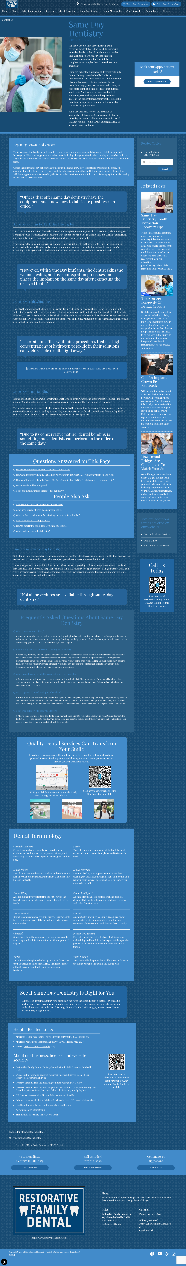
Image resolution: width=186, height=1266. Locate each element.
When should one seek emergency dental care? (39, 504)
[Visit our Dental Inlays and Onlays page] (72, 818)
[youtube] (160, 1254)
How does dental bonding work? (32, 485)
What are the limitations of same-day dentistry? (40, 490)
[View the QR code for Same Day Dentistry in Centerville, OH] (100, 787)
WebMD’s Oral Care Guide (37, 1046)
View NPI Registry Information (80, 1100)
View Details (39, 1109)
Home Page (72, 1041)
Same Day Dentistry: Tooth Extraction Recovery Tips (154, 221)
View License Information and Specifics (56, 1095)
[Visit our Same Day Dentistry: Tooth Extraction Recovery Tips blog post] (157, 211)
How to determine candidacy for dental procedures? (42, 525)
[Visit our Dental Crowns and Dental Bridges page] (40, 818)
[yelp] (167, 1254)
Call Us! (168, 4)
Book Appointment (157, 81)
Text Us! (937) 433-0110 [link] (137, 4)
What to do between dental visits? (33, 531)
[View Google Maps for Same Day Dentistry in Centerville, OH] (52, 789)
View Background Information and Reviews (51, 1105)
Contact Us (155, 1167)
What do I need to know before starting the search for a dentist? (48, 515)
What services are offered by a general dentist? (39, 509)
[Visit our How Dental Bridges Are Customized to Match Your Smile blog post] (157, 453)
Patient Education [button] (67, 11)
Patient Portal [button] (152, 11)
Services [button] (50, 11)
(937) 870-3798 (146, 1230)
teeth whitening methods (31, 308)
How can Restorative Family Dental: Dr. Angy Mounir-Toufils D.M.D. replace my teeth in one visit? (65, 474)
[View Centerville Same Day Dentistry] (31, 111)
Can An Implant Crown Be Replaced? (154, 381)
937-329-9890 (98, 1007)
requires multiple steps (73, 243)
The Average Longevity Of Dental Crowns (153, 302)
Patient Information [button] (32, 11)
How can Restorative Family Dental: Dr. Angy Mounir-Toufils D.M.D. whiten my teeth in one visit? (65, 480)
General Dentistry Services (157, 534)
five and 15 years (54, 152)
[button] (4, 1262)
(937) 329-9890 (110, 121)
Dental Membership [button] (112, 11)
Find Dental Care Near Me (156, 545)
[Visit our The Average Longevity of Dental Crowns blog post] (157, 294)
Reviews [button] (167, 11)
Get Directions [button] (30, 1167)
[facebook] (152, 1254)
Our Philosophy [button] (133, 11)
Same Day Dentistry (33, 1131)
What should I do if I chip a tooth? (33, 520)
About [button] (15, 11)
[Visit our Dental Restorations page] (104, 818)
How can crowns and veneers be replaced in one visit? (43, 469)
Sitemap (12, 1255)
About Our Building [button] (89, 11)
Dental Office (150, 540)
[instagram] (173, 1254)
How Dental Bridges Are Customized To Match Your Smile (155, 462)
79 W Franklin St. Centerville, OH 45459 (99, 4)
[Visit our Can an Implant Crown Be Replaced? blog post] (157, 374)
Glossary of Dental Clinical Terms (68, 1036)
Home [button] (5, 11)
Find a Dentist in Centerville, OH (152, 153)
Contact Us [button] (7, 19)
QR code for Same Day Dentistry (25, 1137)
